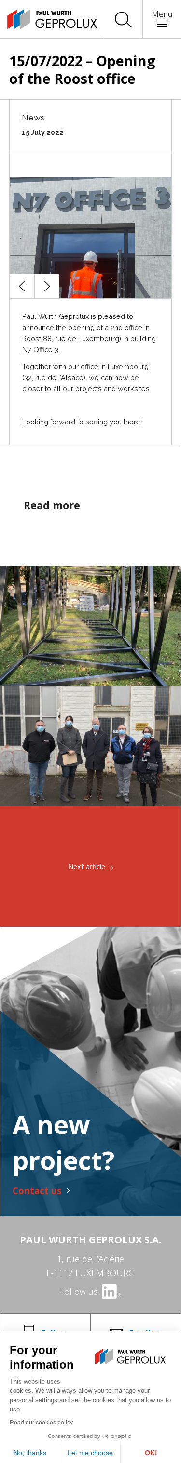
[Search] (123, 19)
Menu (162, 13)
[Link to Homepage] (43, 19)
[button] (22, 286)
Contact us (37, 1191)
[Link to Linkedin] (110, 1291)
